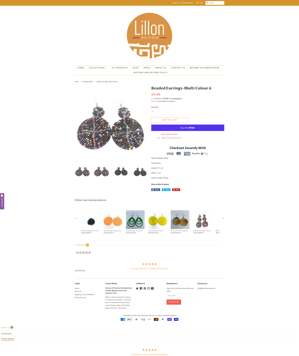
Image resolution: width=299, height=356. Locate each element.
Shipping (154, 101)
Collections (97, 68)
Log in (174, 3)
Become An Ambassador (204, 68)
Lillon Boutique (142, 315)
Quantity (154, 107)
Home (80, 68)
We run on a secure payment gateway (162, 315)
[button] (187, 98)
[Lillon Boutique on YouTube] (152, 289)
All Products (120, 68)
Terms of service (80, 297)
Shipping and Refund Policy (150, 72)
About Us (160, 68)
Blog (136, 68)
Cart (201, 3)
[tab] (7, 339)
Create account (187, 3)
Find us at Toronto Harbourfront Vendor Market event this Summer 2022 (118, 290)
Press (147, 68)
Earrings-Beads (88, 82)
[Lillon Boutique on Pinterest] (145, 289)
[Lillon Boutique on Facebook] (141, 289)
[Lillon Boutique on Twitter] (137, 289)
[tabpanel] (149, 352)
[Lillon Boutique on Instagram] (148, 289)
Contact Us (178, 68)
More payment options (169, 134)
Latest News (111, 283)
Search (77, 288)
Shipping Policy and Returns (85, 294)
